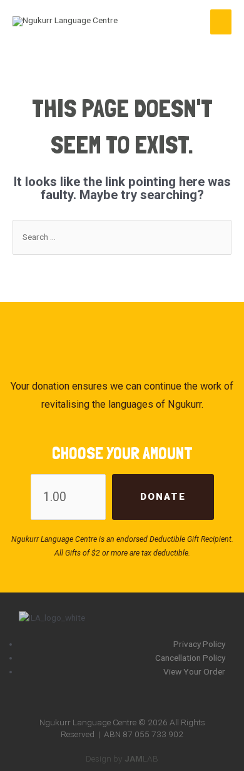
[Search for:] (122, 237)
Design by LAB (122, 758)
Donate (163, 496)
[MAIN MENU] (220, 21)
